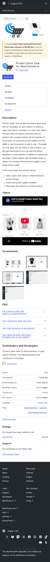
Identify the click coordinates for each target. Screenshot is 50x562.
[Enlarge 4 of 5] (44, 274)
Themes (29, 473)
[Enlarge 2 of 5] (44, 258)
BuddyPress (8, 521)
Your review (7, 437)
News (4, 473)
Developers (7, 497)
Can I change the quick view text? (17, 321)
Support (8, 110)
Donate (30, 497)
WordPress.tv (9, 501)
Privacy (5, 481)
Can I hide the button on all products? (18, 328)
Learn (4, 488)
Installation (9, 98)
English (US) (43, 403)
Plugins (29, 477)
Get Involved (31, 488)
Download (8, 77)
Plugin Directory (8, 10)
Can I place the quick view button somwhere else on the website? (16, 336)
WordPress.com (10, 508)
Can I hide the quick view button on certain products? (14, 312)
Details (8, 86)
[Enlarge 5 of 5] (21, 289)
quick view (43, 408)
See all (45, 437)
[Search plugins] (27, 18)
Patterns (29, 481)
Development (10, 104)
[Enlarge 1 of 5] (21, 258)
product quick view (31, 408)
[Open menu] (46, 3)
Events (29, 492)
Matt (5, 512)
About (4, 469)
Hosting (5, 477)
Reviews (8, 92)
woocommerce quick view (37, 413)
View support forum (10, 454)
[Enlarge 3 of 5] (21, 274)
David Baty (23, 70)
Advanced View (9, 419)
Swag (29, 501)
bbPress (7, 516)
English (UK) (13, 531)
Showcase (30, 469)
